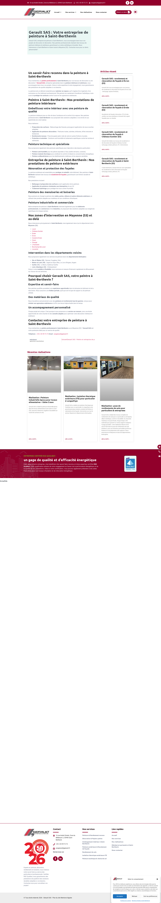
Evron (34, 236)
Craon (34, 240)
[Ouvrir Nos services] (75, 12)
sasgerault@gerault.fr (61, 334)
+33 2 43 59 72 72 (43, 334)
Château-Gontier (37, 231)
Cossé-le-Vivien (37, 238)
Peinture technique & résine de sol (94, 858)
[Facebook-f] (127, 3)
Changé (34, 242)
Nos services (116, 838)
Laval (34, 229)
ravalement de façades (59, 175)
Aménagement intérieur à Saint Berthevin (93, 843)
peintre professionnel (49, 81)
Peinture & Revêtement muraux (93, 835)
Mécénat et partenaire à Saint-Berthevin (122, 846)
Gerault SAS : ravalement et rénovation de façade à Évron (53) (115, 80)
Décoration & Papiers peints (92, 838)
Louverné (35, 249)
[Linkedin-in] (132, 3)
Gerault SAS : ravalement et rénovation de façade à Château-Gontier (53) (114, 134)
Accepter (120, 896)
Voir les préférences (150, 896)
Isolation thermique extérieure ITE (94, 855)
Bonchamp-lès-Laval (38, 247)
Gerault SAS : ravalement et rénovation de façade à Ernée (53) (115, 107)
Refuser (134, 896)
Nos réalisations (117, 842)
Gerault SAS (41, 83)
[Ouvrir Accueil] (60, 12)
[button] (157, 879)
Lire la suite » (106, 96)
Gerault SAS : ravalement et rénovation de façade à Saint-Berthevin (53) (115, 160)
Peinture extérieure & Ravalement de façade (94, 848)
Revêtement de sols (89, 852)
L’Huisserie (35, 245)
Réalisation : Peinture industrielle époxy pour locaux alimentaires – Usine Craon (43, 399)
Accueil (114, 835)
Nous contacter (117, 850)
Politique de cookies (125, 900)
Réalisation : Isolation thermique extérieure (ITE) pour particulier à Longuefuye (80, 398)
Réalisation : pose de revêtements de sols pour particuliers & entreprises (113, 408)
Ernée (34, 233)
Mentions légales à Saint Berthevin (141, 900)
